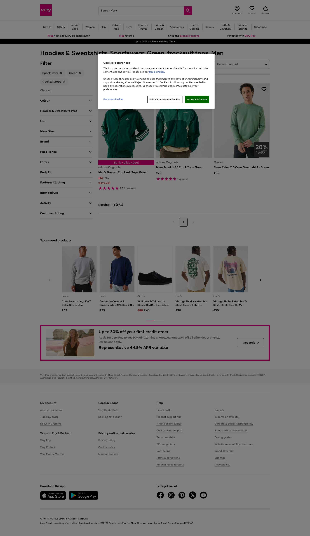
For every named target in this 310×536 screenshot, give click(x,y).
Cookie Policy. (157, 72)
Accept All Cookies (197, 99)
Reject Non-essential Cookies (164, 99)
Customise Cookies (113, 99)
